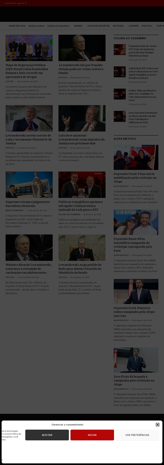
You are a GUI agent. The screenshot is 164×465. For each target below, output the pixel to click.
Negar (92, 435)
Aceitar (47, 435)
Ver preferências (137, 435)
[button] (157, 424)
